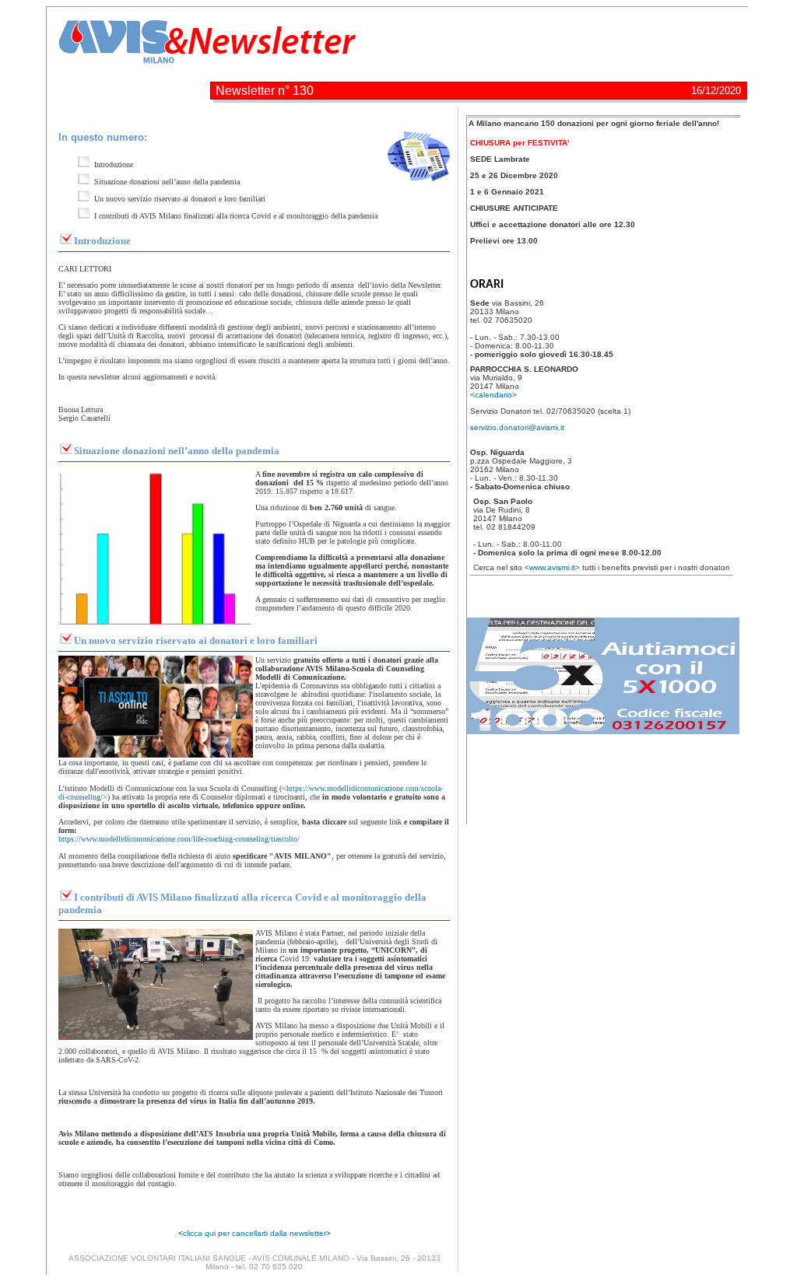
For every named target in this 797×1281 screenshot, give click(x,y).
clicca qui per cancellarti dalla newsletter (254, 1233)
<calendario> (493, 394)
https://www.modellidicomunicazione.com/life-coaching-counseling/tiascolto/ (179, 839)
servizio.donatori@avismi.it (517, 427)
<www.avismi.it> (553, 567)
